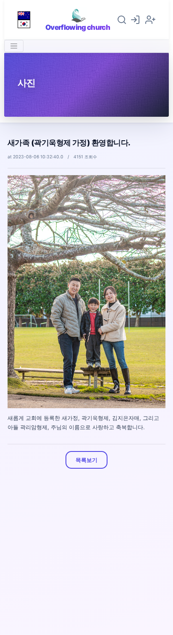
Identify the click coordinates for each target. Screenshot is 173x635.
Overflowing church (77, 27)
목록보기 (86, 460)
